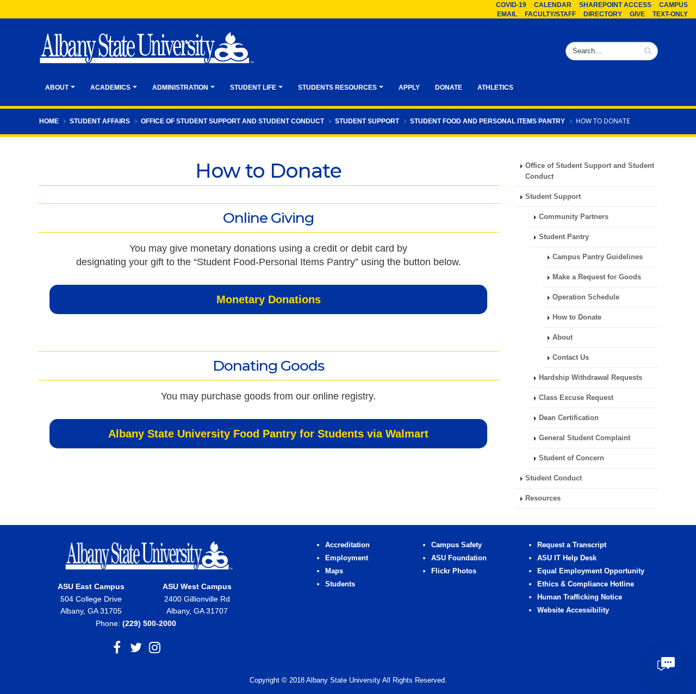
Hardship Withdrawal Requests (590, 378)
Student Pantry (564, 237)
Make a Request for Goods (596, 277)
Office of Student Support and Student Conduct (232, 121)
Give (637, 14)
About (57, 87)
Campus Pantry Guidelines (597, 257)
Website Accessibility (574, 610)
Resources (543, 498)
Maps (334, 571)
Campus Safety (456, 545)
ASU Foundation (459, 558)
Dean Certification (569, 418)
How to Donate (576, 317)
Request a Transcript (571, 545)
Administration (180, 87)
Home (49, 121)
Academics (110, 87)
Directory (602, 14)
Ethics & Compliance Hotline (585, 584)
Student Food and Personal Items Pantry (487, 121)
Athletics (495, 87)
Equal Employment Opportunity (590, 571)
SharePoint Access (615, 5)
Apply (409, 87)
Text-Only (670, 14)
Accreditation (347, 545)
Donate (448, 87)
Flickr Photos (453, 571)
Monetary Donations (268, 299)
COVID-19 (511, 5)
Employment (346, 558)
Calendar (552, 5)
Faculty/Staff (550, 14)
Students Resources (337, 87)
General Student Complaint (584, 438)
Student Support (367, 121)
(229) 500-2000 (149, 623)
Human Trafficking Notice (579, 597)
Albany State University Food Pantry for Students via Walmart (268, 434)
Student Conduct (553, 478)
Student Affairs (100, 121)
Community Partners (575, 217)
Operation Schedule (585, 297)
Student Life (253, 87)
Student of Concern (571, 458)
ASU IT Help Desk (566, 558)
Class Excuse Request (576, 398)
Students (340, 584)
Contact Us (570, 357)
